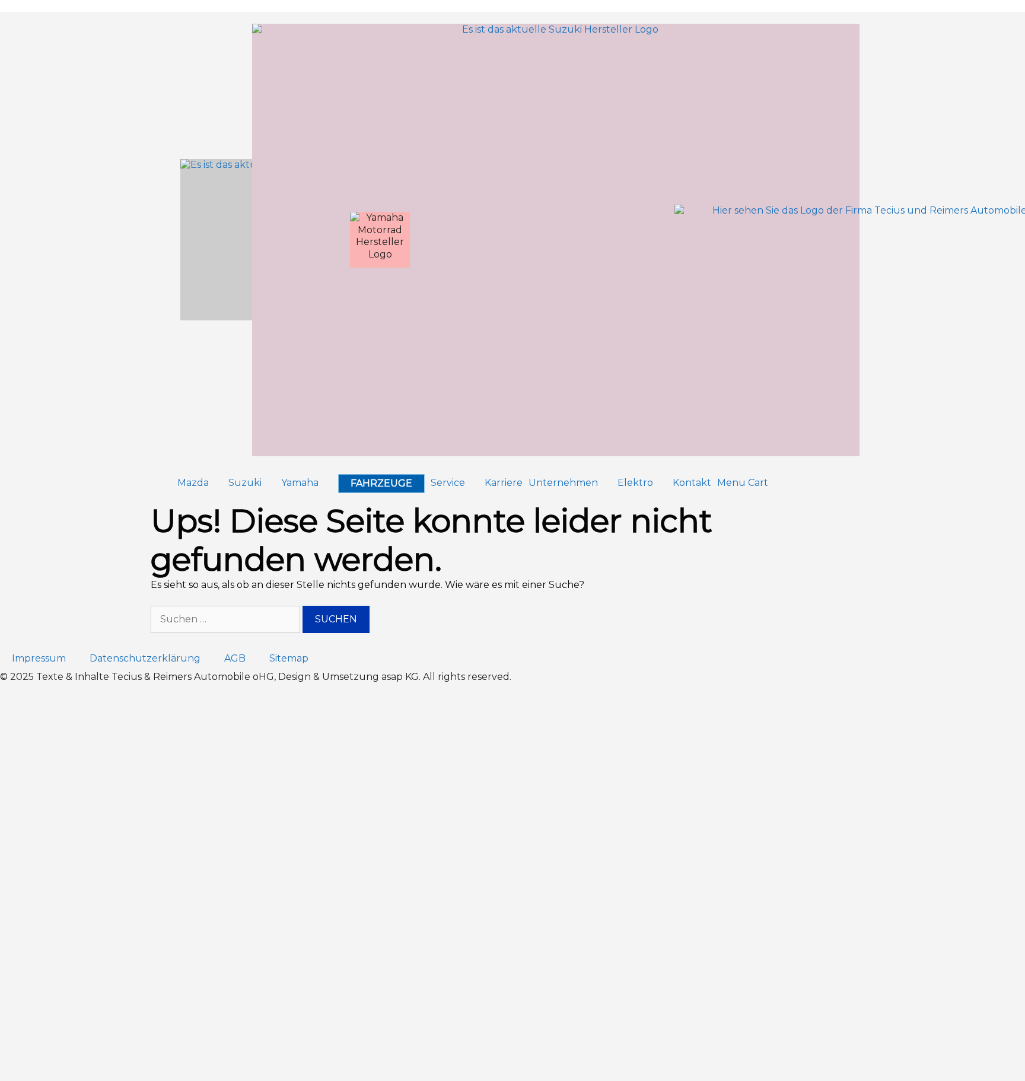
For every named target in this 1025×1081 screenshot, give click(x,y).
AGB (235, 658)
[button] (199, 483)
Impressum (39, 658)
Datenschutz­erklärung (145, 658)
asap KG (400, 676)
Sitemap (288, 658)
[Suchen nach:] (227, 619)
